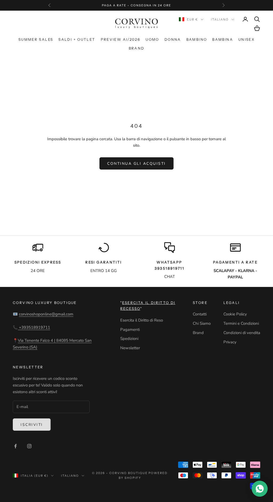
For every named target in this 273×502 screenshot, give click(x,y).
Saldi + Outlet (76, 39)
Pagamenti (130, 329)
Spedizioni (129, 338)
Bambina (222, 39)
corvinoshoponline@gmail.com (46, 314)
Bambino (196, 39)
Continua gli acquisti (136, 163)
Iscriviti (32, 424)
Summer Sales (35, 39)
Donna (172, 39)
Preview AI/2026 (120, 39)
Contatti (200, 314)
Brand (136, 48)
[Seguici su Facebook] (15, 446)
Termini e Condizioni (241, 323)
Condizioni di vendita (241, 332)
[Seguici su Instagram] (29, 446)
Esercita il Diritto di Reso (141, 320)
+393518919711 (34, 327)
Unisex (246, 39)
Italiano (220, 19)
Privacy (229, 342)
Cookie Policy (235, 314)
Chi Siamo (202, 323)
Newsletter (130, 348)
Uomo (152, 39)
